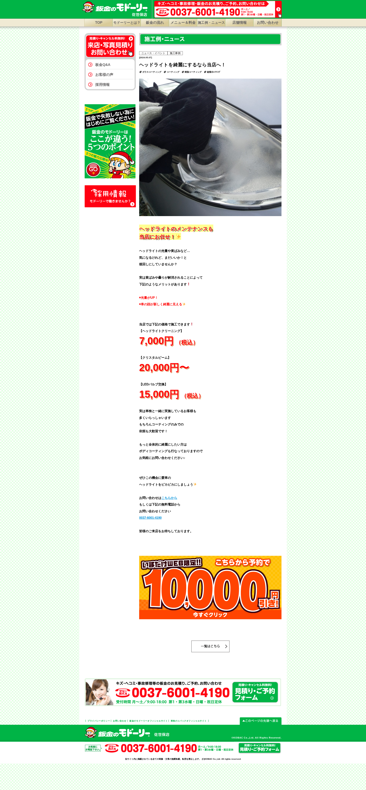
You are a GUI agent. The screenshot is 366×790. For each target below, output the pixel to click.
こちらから (169, 498)
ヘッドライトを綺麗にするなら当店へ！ (182, 64)
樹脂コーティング (193, 72)
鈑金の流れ (155, 23)
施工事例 (175, 53)
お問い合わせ (268, 23)
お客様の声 (104, 75)
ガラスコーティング (151, 72)
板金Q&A (102, 65)
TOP (98, 23)
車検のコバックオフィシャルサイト (189, 721)
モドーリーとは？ (126, 22)
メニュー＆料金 (183, 23)
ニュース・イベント (153, 53)
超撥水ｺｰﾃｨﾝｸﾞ (214, 72)
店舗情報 (239, 23)
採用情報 (102, 85)
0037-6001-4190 (150, 517)
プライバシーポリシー (98, 721)
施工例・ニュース (211, 22)
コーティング (173, 72)
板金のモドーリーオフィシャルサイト (148, 721)
